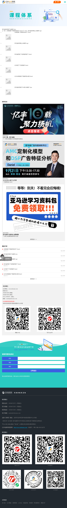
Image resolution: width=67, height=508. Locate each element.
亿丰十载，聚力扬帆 (9, 137)
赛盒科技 (25, 503)
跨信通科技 (37, 503)
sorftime (20, 503)
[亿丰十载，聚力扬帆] (33, 104)
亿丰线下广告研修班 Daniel (10, 269)
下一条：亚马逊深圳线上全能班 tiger (32, 30)
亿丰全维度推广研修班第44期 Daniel (13, 274)
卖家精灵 (15, 503)
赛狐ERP (43, 503)
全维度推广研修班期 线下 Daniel (12, 249)
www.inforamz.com (13, 288)
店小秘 (3, 503)
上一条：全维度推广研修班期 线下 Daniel (12, 30)
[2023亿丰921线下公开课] (33, 142)
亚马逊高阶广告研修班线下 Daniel (12, 264)
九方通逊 (9, 503)
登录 (58, 1)
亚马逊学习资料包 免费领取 (11, 234)
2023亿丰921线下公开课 (10, 180)
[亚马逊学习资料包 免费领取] (33, 185)
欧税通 (31, 503)
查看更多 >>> (33, 239)
